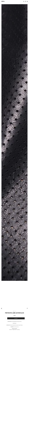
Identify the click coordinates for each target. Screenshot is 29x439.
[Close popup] (25, 210)
